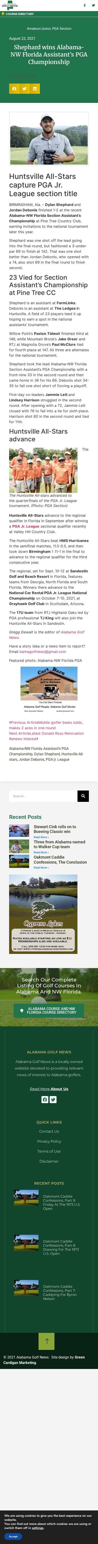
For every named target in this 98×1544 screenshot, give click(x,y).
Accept (13, 1536)
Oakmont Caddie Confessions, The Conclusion (60, 860)
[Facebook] (44, 1099)
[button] (14, 89)
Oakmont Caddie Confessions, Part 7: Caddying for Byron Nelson (60, 1292)
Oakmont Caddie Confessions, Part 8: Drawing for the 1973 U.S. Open (61, 1247)
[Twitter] (53, 1099)
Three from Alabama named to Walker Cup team (59, 844)
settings (38, 1528)
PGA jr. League (57, 759)
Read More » (41, 837)
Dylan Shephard (47, 754)
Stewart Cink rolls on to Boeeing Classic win (55, 829)
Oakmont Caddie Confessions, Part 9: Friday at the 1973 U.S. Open (61, 1202)
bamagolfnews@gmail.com (43, 651)
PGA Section (61, 29)
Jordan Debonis (31, 759)
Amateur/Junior (39, 29)
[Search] (83, 796)
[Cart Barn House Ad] (49, 712)
